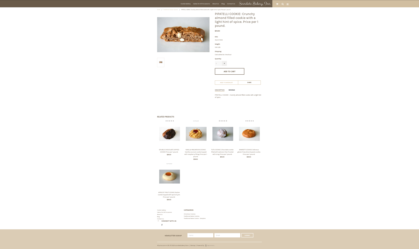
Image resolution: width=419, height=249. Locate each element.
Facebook (162, 225)
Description (219, 90)
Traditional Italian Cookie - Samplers (195, 218)
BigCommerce (210, 245)
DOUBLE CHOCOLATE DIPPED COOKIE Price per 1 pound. (169, 151)
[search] (283, 4)
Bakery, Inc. (255, 4)
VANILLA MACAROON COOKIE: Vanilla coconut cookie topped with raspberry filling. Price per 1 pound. (195, 153)
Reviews (232, 90)
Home (158, 9)
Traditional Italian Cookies (170, 9)
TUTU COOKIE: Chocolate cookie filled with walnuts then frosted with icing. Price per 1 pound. (222, 152)
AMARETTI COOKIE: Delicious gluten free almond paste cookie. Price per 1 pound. (248, 152)
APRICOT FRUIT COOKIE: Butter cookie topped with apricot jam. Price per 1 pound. (169, 195)
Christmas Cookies (190, 214)
